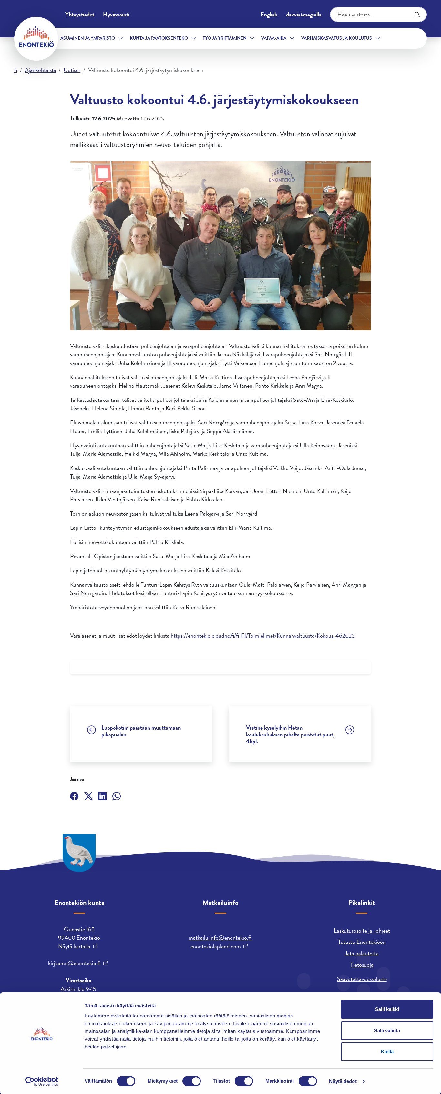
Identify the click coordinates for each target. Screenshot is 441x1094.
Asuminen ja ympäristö (87, 38)
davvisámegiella (304, 14)
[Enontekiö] (36, 39)
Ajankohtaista (40, 70)
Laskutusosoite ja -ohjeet (362, 930)
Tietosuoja (362, 964)
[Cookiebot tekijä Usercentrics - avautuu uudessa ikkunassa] (42, 1081)
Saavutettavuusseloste (362, 978)
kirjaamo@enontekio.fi (74, 963)
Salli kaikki (387, 1009)
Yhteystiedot (79, 14)
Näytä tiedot (342, 1081)
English (269, 14)
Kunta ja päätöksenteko (159, 38)
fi (15, 70)
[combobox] (378, 14)
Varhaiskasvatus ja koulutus (336, 38)
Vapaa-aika (273, 38)
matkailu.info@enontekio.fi (220, 937)
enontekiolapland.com (215, 946)
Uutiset (72, 70)
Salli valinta (387, 1030)
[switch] (191, 1081)
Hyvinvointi (116, 14)
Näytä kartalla (74, 946)
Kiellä (387, 1051)
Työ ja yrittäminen (225, 38)
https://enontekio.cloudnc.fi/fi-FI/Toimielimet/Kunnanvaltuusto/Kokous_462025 (263, 635)
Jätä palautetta (362, 953)
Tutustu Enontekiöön (362, 941)
